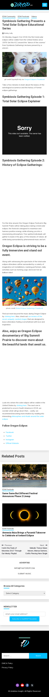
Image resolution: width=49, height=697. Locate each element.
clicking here (10, 316)
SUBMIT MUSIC (24, 573)
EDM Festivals (23, 16)
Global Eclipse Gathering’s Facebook (29, 308)
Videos (34, 16)
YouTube (22, 685)
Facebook (10, 432)
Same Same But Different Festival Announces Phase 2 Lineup (19, 495)
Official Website (12, 443)
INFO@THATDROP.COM (24, 568)
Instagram (10, 439)
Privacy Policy (7, 667)
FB (27, 685)
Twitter (9, 436)
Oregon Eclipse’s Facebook (34, 79)
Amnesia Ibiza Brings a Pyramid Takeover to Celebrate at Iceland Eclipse (24, 534)
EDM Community (8, 16)
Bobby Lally (8, 33)
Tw (32, 685)
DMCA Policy (7, 663)
